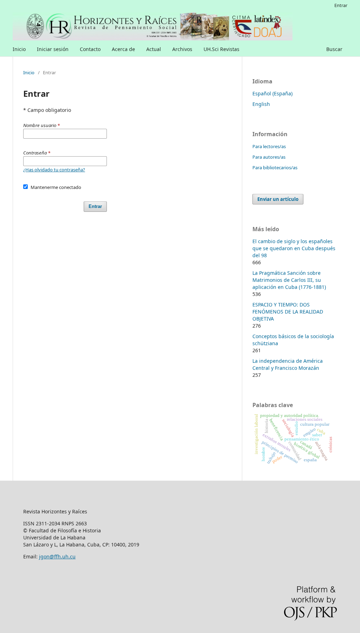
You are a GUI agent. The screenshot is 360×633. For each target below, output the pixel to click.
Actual (153, 49)
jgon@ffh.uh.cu (57, 556)
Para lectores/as (269, 146)
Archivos (182, 49)
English (261, 104)
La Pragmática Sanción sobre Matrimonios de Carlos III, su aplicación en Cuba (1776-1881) (289, 280)
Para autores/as (268, 157)
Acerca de (123, 49)
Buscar (334, 49)
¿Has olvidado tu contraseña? (54, 169)
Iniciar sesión (53, 49)
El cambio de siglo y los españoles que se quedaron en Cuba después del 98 (293, 248)
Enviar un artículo (277, 199)
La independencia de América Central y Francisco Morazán (287, 364)
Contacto (90, 49)
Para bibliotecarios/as (274, 167)
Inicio (19, 49)
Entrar (340, 5)
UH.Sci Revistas (221, 49)
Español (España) (272, 93)
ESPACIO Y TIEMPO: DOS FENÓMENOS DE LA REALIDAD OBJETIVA (287, 311)
